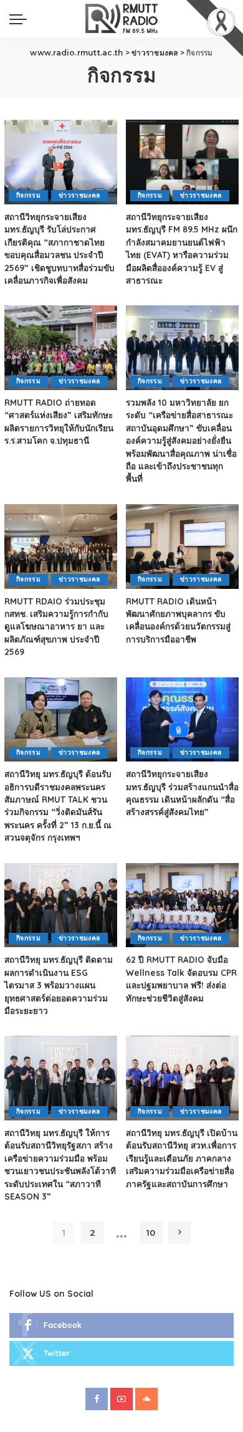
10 (150, 1233)
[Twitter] (121, 1353)
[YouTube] (121, 1399)
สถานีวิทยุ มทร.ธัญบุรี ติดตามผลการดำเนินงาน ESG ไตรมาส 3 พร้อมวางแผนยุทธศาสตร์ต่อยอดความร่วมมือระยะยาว (58, 985)
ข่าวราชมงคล (79, 195)
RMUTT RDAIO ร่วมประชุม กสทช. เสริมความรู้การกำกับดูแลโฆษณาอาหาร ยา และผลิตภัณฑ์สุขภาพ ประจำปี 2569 (56, 626)
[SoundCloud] (146, 1399)
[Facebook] (121, 1325)
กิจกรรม (28, 195)
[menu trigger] (21, 18)
